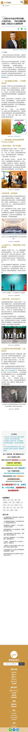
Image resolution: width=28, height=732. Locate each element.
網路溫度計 (14, 704)
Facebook (14, 726)
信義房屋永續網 (17, 136)
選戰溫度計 (14, 706)
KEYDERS (14, 715)
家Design (14, 679)
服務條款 (14, 695)
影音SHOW (14, 681)
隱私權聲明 (14, 697)
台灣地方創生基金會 (23, 49)
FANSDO (14, 719)
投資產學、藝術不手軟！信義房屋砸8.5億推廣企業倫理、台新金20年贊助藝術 (13, 442)
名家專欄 (14, 683)
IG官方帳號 (9, 488)
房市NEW (7, 5)
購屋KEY (14, 677)
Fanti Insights (14, 717)
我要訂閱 (22, 664)
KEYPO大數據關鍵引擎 (11, 370)
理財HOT (14, 674)
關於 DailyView (14, 690)
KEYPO (14, 713)
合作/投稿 (14, 692)
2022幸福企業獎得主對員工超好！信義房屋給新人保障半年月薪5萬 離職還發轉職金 (13, 448)
